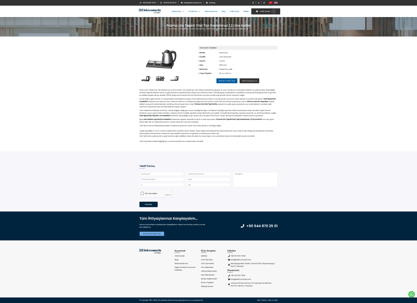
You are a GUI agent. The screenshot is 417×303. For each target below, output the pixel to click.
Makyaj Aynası (207, 286)
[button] (192, 59)
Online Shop (234, 11)
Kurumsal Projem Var (152, 233)
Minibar (204, 256)
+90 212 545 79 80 (149, 3)
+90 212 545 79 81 (238, 275)
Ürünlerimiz (193, 11)
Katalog (212, 3)
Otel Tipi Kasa (207, 259)
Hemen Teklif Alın (227, 81)
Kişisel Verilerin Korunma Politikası (185, 268)
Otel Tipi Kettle (197, 29)
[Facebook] (253, 2)
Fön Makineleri (207, 267)
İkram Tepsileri (207, 282)
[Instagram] (264, 2)
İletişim (246, 11)
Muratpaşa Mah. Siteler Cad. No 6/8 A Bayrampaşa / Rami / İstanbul (253, 264)
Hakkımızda (176, 11)
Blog (223, 11)
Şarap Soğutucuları (209, 278)
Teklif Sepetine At (249, 81)
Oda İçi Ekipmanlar (209, 271)
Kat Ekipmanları (207, 275)
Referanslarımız (211, 11)
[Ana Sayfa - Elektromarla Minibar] (149, 11)
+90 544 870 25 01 (169, 3)
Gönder (148, 204)
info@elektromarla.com (193, 3)
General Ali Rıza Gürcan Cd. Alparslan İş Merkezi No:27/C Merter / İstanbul (251, 284)
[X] (258, 2)
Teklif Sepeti (266, 11)
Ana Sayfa (173, 29)
